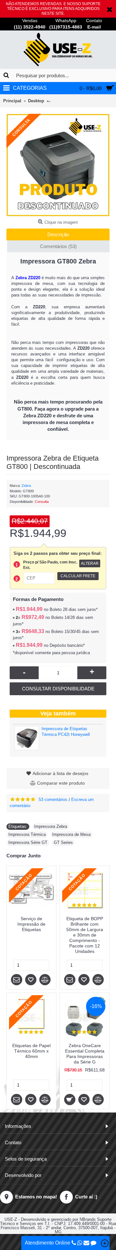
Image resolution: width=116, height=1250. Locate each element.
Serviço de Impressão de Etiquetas (31, 924)
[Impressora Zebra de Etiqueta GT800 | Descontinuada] (58, 165)
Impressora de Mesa (71, 834)
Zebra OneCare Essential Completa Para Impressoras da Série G (84, 1053)
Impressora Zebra (50, 826)
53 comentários (53, 799)
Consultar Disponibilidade (58, 688)
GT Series (63, 842)
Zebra (26, 486)
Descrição (58, 234)
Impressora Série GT (27, 842)
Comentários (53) (58, 246)
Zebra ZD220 (27, 277)
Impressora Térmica (27, 834)
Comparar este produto (61, 783)
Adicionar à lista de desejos (60, 773)
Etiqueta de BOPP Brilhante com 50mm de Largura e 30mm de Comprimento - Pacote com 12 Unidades (84, 935)
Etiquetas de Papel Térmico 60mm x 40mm (31, 1051)
